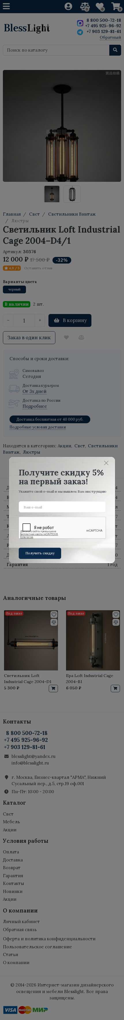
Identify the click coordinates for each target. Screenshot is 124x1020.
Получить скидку (40, 553)
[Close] (106, 463)
